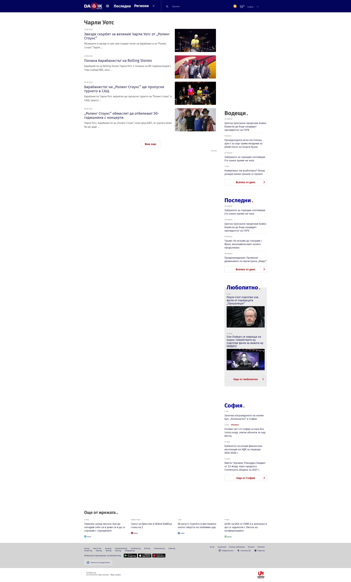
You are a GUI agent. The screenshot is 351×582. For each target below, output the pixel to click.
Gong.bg (108, 548)
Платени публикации (237, 547)
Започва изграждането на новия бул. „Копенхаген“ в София (244, 417)
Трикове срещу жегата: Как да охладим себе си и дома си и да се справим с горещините (104, 527)
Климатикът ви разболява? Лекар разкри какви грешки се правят (244, 172)
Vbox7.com (97, 548)
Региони (141, 6)
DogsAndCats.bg (121, 548)
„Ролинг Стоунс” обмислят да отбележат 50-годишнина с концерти (121, 115)
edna (136, 533)
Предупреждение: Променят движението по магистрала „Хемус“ (245, 259)
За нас (212, 547)
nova (89, 536)
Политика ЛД (245, 550)
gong (229, 536)
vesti (182, 533)
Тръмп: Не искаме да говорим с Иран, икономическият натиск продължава (243, 244)
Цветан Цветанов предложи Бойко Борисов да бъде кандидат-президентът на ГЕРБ (245, 126)
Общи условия (115, 575)
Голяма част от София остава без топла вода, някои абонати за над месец (244, 432)
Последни (122, 6)
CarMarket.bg (136, 548)
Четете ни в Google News (100, 562)
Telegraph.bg (130, 550)
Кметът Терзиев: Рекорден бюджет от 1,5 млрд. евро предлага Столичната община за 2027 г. (245, 466)
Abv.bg (86, 548)
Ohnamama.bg (159, 548)
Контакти (251, 547)
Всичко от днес (245, 182)
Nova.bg (118, 550)
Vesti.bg (108, 550)
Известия (261, 550)
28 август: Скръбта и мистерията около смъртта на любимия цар (197, 525)
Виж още (150, 144)
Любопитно (242, 287)
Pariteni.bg (88, 550)
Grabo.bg (172, 548)
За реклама (221, 547)
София (233, 405)
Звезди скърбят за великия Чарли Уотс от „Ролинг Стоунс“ (127, 36)
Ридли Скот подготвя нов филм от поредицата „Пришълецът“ (242, 300)
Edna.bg (99, 550)
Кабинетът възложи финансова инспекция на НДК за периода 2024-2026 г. (243, 449)
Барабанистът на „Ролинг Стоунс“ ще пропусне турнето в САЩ (124, 89)
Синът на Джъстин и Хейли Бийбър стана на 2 (151, 525)
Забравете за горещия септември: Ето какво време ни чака (244, 158)
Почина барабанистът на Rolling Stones (118, 61)
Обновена (235, 425)
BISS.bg (147, 548)
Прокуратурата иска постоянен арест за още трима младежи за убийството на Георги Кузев (243, 143)
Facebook (261, 547)
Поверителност (228, 550)
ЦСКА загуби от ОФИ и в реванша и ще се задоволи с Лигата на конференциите (245, 527)
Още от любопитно (245, 379)
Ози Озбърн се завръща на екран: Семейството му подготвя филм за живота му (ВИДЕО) (245, 341)
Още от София (245, 478)
